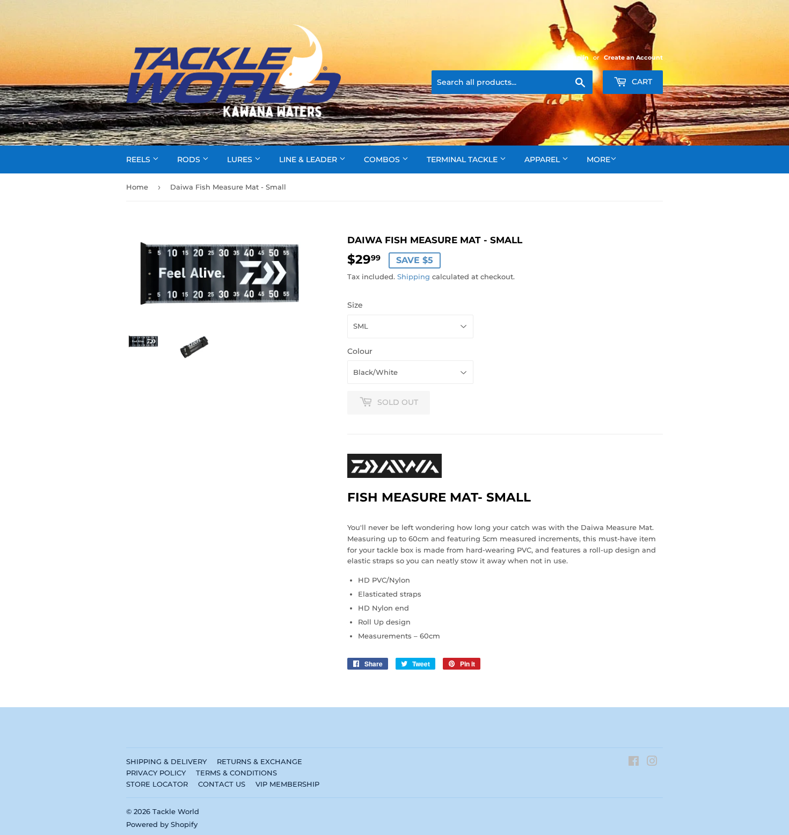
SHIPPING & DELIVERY (166, 761)
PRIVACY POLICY (156, 772)
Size (355, 305)
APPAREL (543, 159)
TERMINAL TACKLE (463, 159)
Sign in (578, 57)
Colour (359, 351)
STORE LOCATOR (157, 784)
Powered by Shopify (162, 824)
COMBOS (383, 159)
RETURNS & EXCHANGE (259, 761)
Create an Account (633, 57)
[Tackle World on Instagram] (652, 762)
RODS (189, 159)
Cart (641, 81)
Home (137, 187)
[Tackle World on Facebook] (633, 762)
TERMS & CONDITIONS (236, 772)
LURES (240, 159)
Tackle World (175, 811)
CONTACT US (221, 784)
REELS (139, 159)
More (598, 159)
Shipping (413, 276)
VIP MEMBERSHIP (287, 784)
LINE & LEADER (309, 159)
